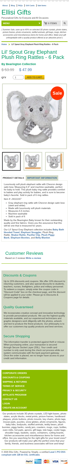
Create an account (15, 407)
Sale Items (42, 5)
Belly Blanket (42, 237)
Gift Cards (30, 5)
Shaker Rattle (18, 235)
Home (4, 44)
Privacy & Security (14, 390)
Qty (3, 77)
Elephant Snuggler (31, 232)
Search (65, 23)
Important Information (42, 178)
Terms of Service (14, 386)
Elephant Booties (20, 237)
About (5, 5)
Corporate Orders (15, 373)
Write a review (33, 258)
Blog (13, 5)
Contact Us (10, 399)
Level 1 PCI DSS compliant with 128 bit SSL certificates (33, 453)
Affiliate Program (14, 394)
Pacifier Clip (33, 235)
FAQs (20, 5)
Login (6, 403)
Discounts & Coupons (16, 377)
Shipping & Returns (15, 382)
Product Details (13, 178)
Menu (6, 23)
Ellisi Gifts (16, 12)
